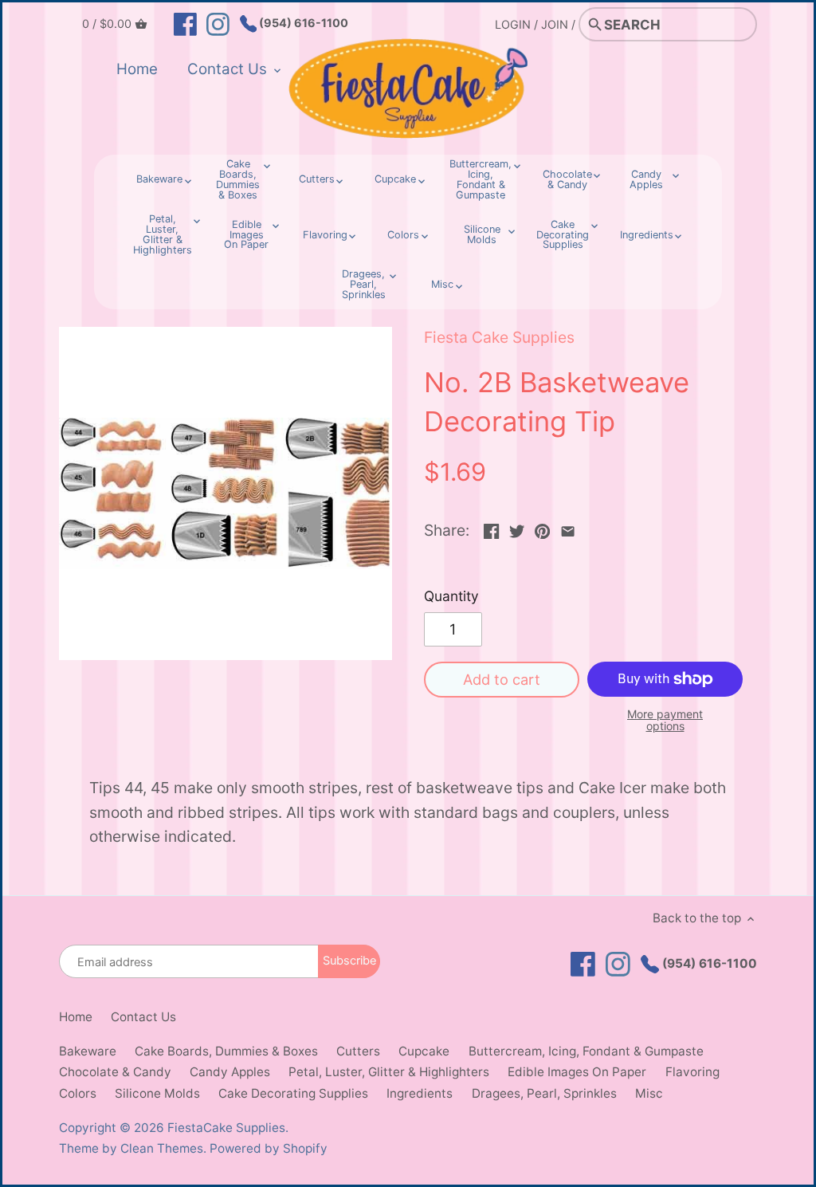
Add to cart (501, 679)
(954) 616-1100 (302, 22)
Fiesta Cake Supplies (499, 337)
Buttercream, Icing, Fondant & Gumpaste (586, 1051)
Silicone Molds (157, 1093)
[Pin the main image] (542, 528)
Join (554, 24)
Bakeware (87, 1051)
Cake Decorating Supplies (293, 1093)
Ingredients (419, 1093)
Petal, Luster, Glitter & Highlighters (388, 1071)
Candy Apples (230, 1071)
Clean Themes (161, 1148)
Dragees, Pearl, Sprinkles (544, 1093)
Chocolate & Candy (115, 1071)
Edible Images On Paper (577, 1071)
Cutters (358, 1051)
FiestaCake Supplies (226, 1127)
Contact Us (143, 1016)
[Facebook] (185, 23)
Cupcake (423, 1051)
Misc (649, 1093)
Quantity (451, 596)
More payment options (665, 720)
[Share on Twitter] (516, 528)
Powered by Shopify (269, 1148)
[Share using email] (567, 528)
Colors (77, 1093)
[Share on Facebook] (491, 528)
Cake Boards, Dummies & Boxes (226, 1051)
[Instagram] (218, 23)
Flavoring (692, 1071)
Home (75, 1016)
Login (513, 24)
